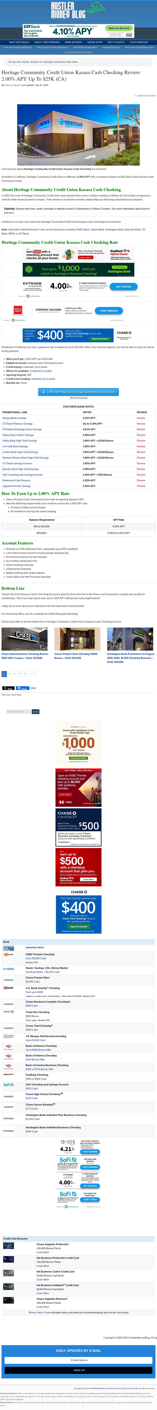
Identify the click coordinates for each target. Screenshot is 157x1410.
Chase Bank (97, 229)
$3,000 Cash (33, 981)
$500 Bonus (32, 1016)
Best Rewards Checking (64, 614)
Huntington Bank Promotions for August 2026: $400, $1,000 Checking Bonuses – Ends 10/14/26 (130, 658)
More (33, 688)
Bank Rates (17, 695)
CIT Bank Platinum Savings (17, 423)
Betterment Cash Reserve (16, 480)
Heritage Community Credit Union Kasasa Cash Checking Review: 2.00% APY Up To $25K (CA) (71, 75)
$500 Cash (32, 1005)
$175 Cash (32, 1108)
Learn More (43, 1252)
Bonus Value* (36, 1312)
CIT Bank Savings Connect (17, 463)
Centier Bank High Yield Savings (20, 452)
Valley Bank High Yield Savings (19, 440)
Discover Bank (133, 229)
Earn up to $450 (34, 992)
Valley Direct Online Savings (18, 435)
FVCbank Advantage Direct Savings (22, 429)
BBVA (11, 233)
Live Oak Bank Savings (15, 446)
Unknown (28, 367)
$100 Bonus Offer (35, 1059)
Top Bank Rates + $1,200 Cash (43, 972)
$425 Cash (32, 1088)
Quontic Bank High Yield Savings (20, 469)
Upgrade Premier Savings (16, 486)
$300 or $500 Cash (36, 1079)
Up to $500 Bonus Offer (38, 1050)
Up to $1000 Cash (36, 1040)
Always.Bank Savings (14, 418)
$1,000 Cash (33, 1119)
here (11, 212)
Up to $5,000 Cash (36, 958)
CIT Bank (23, 233)
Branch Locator (42, 371)
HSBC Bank (82, 229)
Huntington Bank (114, 229)
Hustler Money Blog (78, 10)
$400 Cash (32, 1030)
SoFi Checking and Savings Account (22, 474)
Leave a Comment (146, 95)
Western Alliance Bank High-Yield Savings (25, 457)
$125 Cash (32, 1098)
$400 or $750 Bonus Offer (40, 1069)
